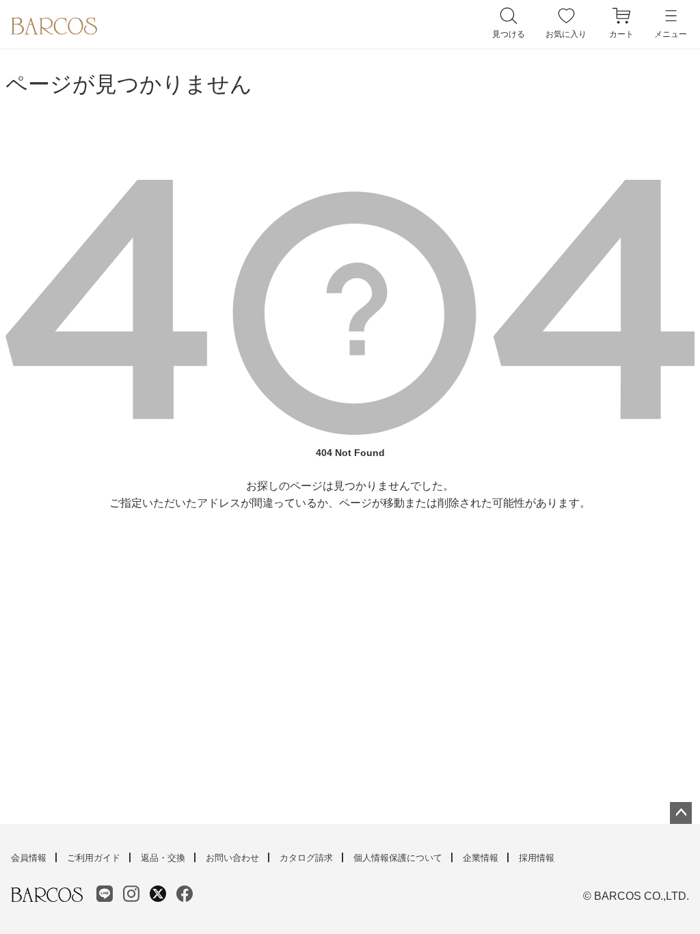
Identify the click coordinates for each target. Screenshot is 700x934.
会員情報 (28, 858)
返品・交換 (163, 858)
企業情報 (480, 858)
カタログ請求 (306, 858)
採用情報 (536, 858)
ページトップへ (681, 813)
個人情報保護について (397, 858)
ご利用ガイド (93, 858)
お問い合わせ (232, 858)
